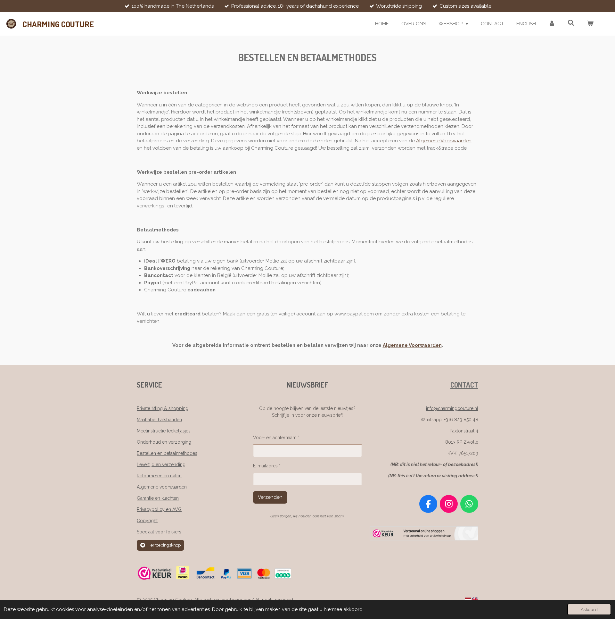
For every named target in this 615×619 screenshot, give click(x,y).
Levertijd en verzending (161, 464)
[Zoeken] (571, 23)
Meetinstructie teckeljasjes (164, 430)
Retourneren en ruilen (159, 475)
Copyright (147, 520)
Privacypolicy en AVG (159, 509)
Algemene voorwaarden (162, 486)
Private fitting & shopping (162, 408)
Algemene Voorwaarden (444, 141)
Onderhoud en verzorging (164, 442)
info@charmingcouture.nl (452, 408)
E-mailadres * (267, 465)
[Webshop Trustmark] (424, 538)
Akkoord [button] (589, 609)
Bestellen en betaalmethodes (167, 453)
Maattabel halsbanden (159, 419)
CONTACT (464, 384)
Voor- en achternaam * (276, 437)
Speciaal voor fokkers (159, 531)
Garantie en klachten (158, 498)
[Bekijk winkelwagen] (590, 24)
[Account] (552, 24)
